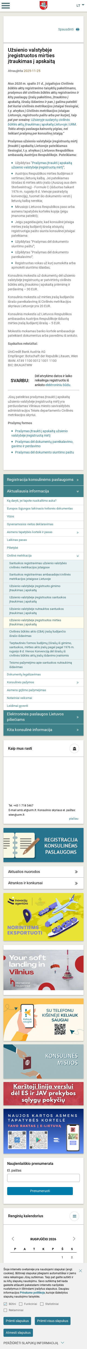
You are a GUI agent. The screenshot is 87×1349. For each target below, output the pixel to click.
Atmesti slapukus (18, 1332)
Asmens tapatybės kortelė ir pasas (29, 532)
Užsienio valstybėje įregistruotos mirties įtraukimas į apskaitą (35, 622)
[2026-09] (74, 1239)
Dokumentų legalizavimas (24, 674)
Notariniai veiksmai (19, 698)
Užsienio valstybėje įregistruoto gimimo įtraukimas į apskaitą (34, 588)
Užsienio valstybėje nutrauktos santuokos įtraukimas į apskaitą (36, 611)
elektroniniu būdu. (58, 385)
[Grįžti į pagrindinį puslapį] (43, 5)
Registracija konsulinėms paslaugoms (40, 479)
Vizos (10, 516)
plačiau (73, 818)
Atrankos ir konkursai (25, 883)
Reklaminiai (16, 1310)
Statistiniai (52, 1304)
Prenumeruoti (40, 1191)
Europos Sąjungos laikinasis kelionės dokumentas (40, 508)
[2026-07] (13, 1239)
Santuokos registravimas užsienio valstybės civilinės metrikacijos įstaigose (38, 565)
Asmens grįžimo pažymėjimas (26, 690)
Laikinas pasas (17, 540)
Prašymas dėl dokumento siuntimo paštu (44, 452)
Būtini (12, 1304)
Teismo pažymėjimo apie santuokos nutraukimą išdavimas (40, 665)
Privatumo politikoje (32, 1292)
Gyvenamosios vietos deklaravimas (30, 524)
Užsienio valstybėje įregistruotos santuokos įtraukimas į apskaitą (37, 599)
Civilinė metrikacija (19, 555)
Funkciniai (30, 1304)
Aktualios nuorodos (24, 871)
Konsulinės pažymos (20, 682)
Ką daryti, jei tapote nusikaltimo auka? (31, 500)
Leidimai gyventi (17, 705)
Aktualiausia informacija (28, 491)
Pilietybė (12, 547)
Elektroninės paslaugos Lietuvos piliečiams (35, 717)
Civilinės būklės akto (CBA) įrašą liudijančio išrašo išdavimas (37, 633)
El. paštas (14, 1170)
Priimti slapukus (17, 1321)
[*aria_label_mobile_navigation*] (6, 6)
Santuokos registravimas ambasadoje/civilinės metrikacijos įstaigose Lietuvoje (40, 576)
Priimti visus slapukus (52, 1321)
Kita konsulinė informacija (29, 729)
